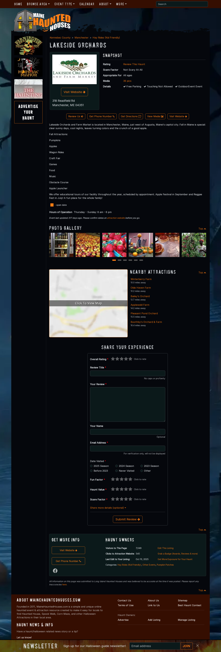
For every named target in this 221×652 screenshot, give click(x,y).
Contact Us (124, 600)
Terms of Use (126, 605)
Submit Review (126, 519)
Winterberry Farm (141, 279)
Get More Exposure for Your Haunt (175, 559)
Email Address (99, 442)
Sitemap (182, 600)
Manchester (82, 37)
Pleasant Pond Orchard (144, 313)
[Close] (197, 645)
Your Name (96, 425)
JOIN (186, 646)
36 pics (127, 80)
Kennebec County (60, 37)
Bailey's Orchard (140, 296)
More (120, 4)
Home (18, 4)
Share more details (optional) (107, 507)
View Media (154, 116)
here (64, 584)
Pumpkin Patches (165, 564)
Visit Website (73, 92)
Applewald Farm (140, 304)
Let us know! (24, 637)
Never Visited (126, 470)
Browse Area (37, 4)
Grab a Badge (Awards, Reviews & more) (178, 553)
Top (201, 228)
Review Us (74, 116)
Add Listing (154, 619)
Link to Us (154, 605)
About (104, 4)
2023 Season (151, 465)
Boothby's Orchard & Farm (146, 321)
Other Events (149, 564)
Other (147, 470)
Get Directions (129, 116)
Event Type (63, 4)
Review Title (98, 367)
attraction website (116, 218)
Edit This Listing (165, 548)
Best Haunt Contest (189, 605)
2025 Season (101, 465)
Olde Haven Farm (141, 287)
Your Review (98, 384)
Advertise (123, 619)
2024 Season (126, 465)
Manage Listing (186, 619)
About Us (153, 600)
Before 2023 (101, 470)
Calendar (87, 4)
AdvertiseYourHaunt (28, 112)
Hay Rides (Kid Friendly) (106, 37)
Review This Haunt (134, 64)
